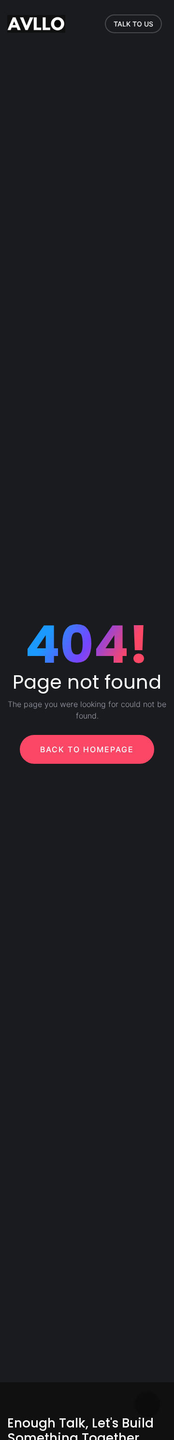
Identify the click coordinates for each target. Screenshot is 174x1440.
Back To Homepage (87, 749)
